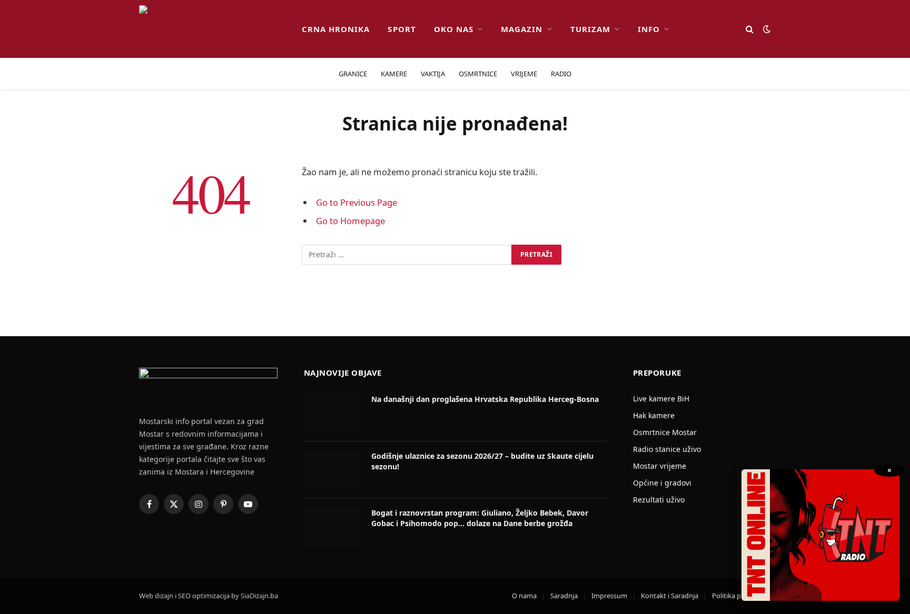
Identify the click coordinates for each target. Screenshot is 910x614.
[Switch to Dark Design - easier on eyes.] (765, 29)
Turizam (590, 29)
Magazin (521, 29)
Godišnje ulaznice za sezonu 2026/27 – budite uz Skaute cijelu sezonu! (482, 461)
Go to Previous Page (356, 202)
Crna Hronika (336, 29)
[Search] (750, 29)
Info (649, 29)
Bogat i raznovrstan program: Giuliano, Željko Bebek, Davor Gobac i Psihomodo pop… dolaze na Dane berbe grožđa (479, 518)
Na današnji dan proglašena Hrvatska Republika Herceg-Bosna (485, 399)
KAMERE (394, 73)
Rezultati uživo (659, 500)
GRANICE (353, 73)
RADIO (561, 73)
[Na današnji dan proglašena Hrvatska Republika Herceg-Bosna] (333, 413)
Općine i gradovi (662, 483)
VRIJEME (524, 73)
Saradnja (564, 595)
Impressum (609, 595)
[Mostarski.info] (212, 29)
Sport (402, 29)
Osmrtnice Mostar (665, 432)
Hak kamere (654, 415)
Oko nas (453, 29)
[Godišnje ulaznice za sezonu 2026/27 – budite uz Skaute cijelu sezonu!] (333, 470)
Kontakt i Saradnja (669, 595)
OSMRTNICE (478, 73)
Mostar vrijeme (659, 466)
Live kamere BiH (661, 399)
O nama (524, 595)
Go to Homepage (350, 221)
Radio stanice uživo (667, 449)
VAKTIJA (433, 73)
